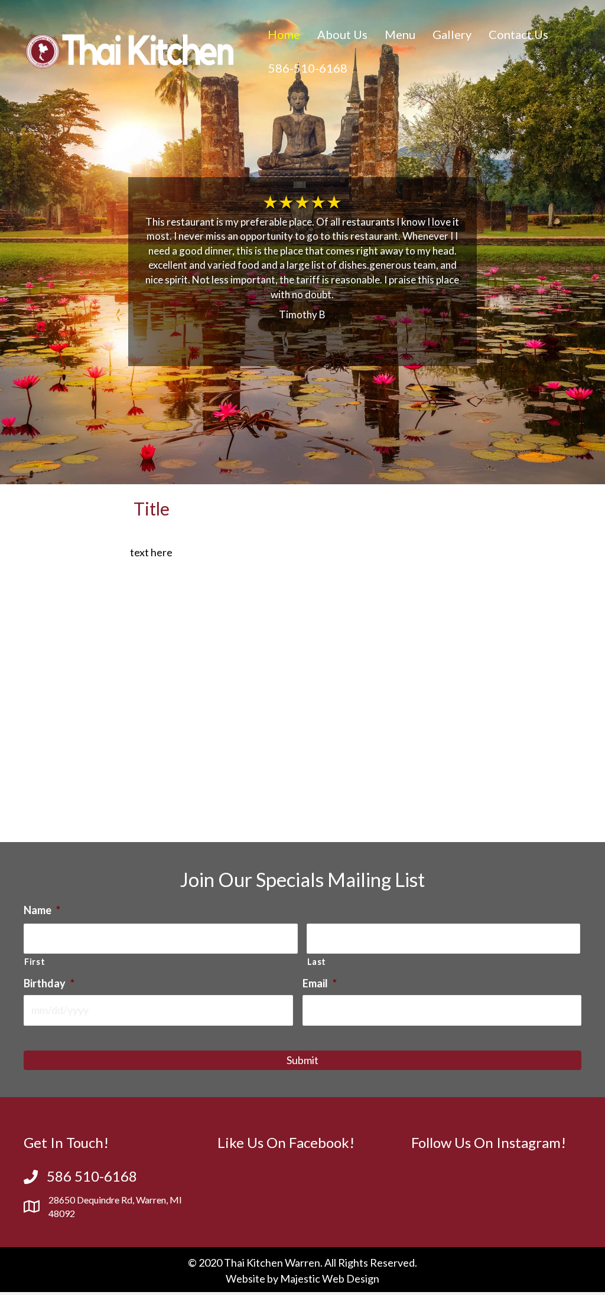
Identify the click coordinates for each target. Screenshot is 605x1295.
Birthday (49, 983)
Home (284, 34)
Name (42, 909)
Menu (400, 34)
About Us (342, 34)
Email (319, 983)
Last (317, 962)
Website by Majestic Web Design (302, 1278)
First (34, 962)
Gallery (451, 34)
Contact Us (518, 34)
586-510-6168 (307, 68)
